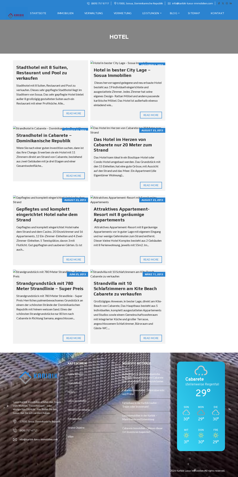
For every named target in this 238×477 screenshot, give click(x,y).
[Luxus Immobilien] (15, 13)
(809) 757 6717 (100, 3)
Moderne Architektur (79, 409)
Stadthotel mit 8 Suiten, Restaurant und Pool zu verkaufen (42, 73)
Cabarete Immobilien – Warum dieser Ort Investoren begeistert (142, 430)
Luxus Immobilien (77, 400)
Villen (71, 436)
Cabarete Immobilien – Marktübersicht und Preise (143, 392)
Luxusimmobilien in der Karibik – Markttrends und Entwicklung (139, 417)
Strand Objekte (76, 427)
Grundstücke (75, 382)
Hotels (71, 391)
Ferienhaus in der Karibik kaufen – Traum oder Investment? (140, 404)
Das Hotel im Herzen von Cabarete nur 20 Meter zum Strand (123, 145)
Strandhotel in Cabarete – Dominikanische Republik (44, 138)
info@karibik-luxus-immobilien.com (192, 3)
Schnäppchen (75, 418)
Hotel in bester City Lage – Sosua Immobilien (122, 72)
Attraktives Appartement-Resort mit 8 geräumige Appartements (121, 214)
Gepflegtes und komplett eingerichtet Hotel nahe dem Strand (47, 214)
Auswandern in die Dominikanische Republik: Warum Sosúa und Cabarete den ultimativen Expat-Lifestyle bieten (142, 378)
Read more (73, 113)
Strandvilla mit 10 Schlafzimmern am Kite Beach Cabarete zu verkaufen (125, 289)
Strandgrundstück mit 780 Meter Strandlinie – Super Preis (49, 286)
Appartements (75, 374)
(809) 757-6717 (28, 430)
